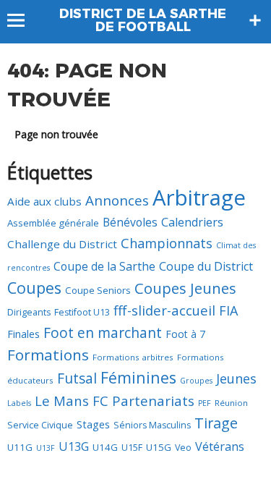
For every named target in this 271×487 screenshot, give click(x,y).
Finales (23, 333)
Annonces (117, 200)
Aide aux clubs (44, 201)
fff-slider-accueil (164, 310)
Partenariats (153, 400)
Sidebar (255, 20)
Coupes (34, 287)
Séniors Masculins (152, 425)
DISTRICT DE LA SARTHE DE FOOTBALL (142, 20)
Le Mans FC (71, 400)
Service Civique (40, 425)
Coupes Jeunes (185, 288)
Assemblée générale (53, 222)
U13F (45, 448)
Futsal (77, 378)
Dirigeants (29, 312)
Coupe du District (206, 266)
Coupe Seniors (98, 290)
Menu (22, 20)
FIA (228, 310)
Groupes (196, 381)
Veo (183, 447)
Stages (93, 424)
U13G (74, 446)
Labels (19, 403)
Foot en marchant (102, 332)
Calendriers (192, 222)
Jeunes (236, 378)
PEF (204, 403)
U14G (105, 447)
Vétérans (219, 446)
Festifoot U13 (82, 312)
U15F (131, 447)
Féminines (138, 377)
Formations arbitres (133, 357)
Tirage (216, 423)
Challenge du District (62, 244)
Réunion (231, 402)
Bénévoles (130, 222)
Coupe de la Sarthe (104, 266)
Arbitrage (199, 197)
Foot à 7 (185, 334)
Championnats (166, 243)
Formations (48, 354)
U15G (158, 447)
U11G (20, 447)
